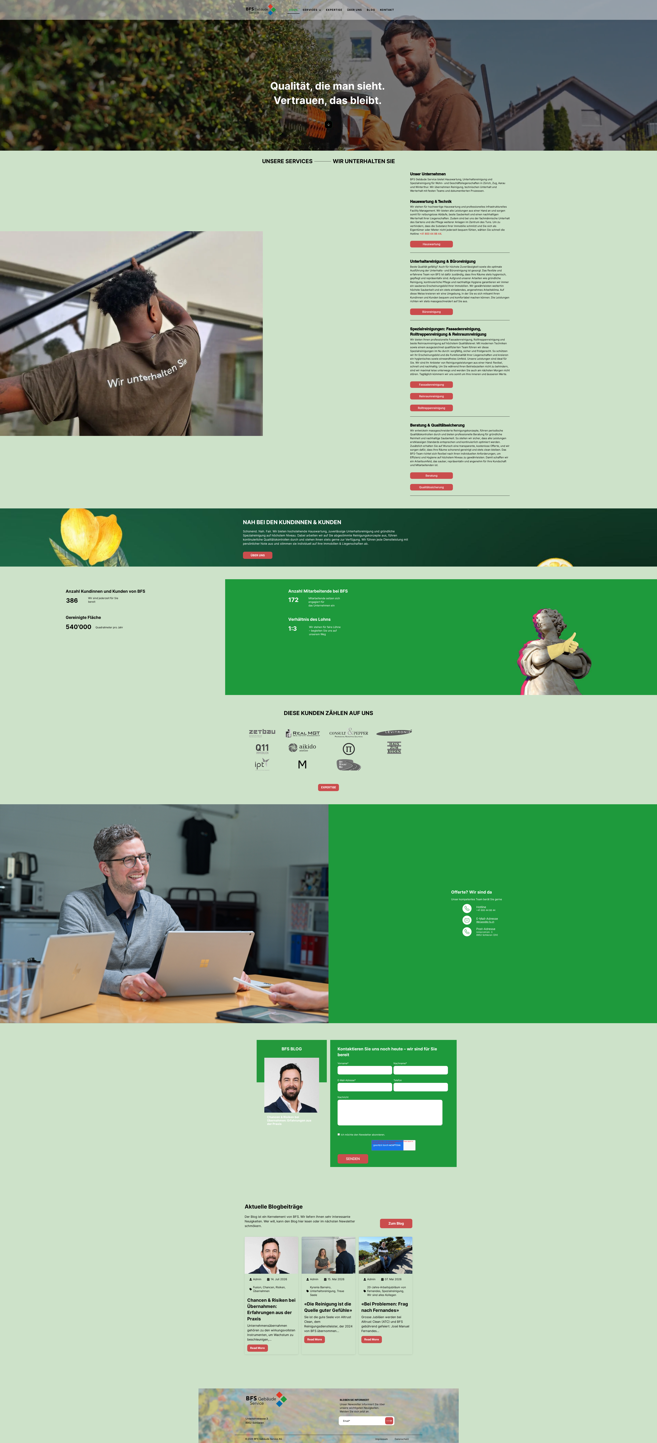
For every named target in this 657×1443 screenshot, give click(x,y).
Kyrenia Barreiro (320, 1287)
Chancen (268, 1287)
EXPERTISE (334, 9)
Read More (257, 1348)
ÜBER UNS (354, 9)
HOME (293, 9)
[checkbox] (393, 1134)
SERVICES (310, 9)
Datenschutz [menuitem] (402, 1439)
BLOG (371, 9)
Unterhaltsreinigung (322, 1291)
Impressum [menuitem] (381, 1439)
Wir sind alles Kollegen (381, 1295)
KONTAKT (387, 9)
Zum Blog (396, 1223)
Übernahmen (261, 1291)
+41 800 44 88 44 (430, 233)
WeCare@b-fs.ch (485, 921)
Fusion (257, 1287)
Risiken (280, 1287)
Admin (257, 1279)
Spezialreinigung (392, 1291)
